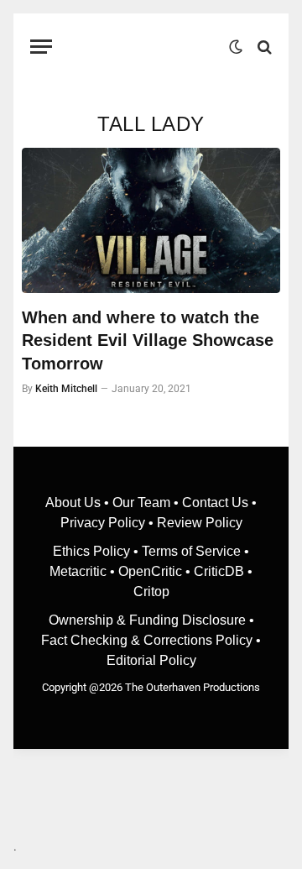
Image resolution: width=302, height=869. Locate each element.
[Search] (263, 46)
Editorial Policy (151, 660)
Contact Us (215, 502)
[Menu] (41, 46)
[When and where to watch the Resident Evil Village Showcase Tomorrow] (151, 220)
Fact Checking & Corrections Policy (147, 640)
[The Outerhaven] (144, 46)
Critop (151, 591)
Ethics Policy (93, 551)
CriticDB (219, 571)
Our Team (141, 502)
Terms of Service (191, 551)
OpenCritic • (156, 571)
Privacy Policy (102, 523)
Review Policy (199, 523)
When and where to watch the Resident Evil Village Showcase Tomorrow (147, 340)
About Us (74, 502)
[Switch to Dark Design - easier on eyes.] (236, 47)
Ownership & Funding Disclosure (149, 620)
